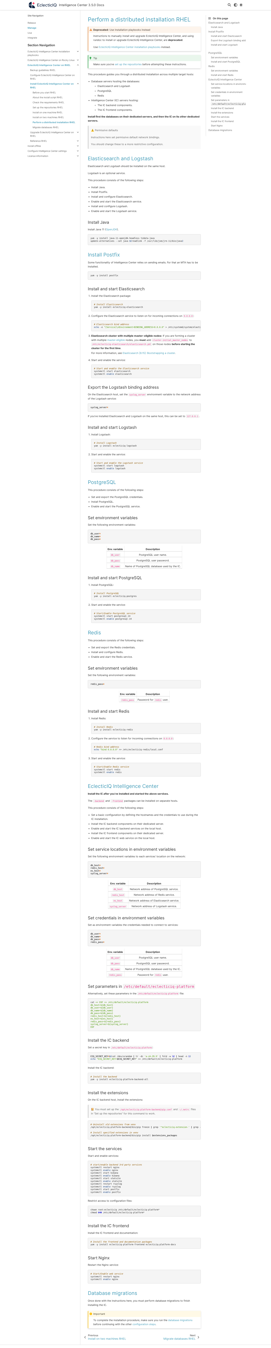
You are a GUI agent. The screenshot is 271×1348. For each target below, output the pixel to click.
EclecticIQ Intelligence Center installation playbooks (49, 53)
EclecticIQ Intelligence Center (225, 79)
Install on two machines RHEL (48, 117)
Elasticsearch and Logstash (224, 22)
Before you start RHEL (44, 92)
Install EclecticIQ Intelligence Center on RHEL (52, 85)
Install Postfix (216, 31)
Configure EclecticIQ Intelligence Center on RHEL (52, 77)
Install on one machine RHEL (48, 112)
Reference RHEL (38, 141)
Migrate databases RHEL (46, 127)
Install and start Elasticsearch (226, 36)
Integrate (32, 37)
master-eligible (116, 340)
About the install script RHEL (48, 97)
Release (32, 22)
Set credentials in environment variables (226, 94)
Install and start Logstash (224, 44)
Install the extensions (222, 112)
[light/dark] (235, 5)
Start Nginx (217, 125)
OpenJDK (111, 229)
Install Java (217, 27)
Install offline (34, 146)
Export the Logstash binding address (230, 40)
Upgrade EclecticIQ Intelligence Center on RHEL (52, 134)
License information (38, 156)
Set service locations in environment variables (230, 86)
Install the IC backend (222, 108)
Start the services (220, 117)
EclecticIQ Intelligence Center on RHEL (49, 65)
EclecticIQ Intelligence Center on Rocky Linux (51, 60)
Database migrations (220, 130)
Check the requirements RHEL (48, 102)
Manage (32, 27)
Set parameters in (231, 102)
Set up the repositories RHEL (48, 107)
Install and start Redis (222, 75)
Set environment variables (224, 57)
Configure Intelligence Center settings (47, 151)
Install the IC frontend (222, 121)
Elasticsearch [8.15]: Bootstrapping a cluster (149, 353)
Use (30, 32)
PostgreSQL (215, 53)
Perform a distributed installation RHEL (54, 122)
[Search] (229, 5)
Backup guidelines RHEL (43, 70)
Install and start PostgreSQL (225, 61)
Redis (211, 66)
